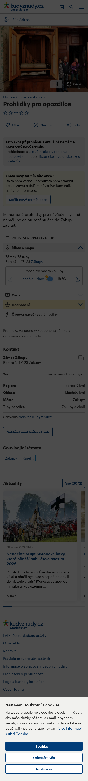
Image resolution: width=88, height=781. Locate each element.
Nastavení (44, 769)
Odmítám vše (44, 758)
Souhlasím (44, 746)
